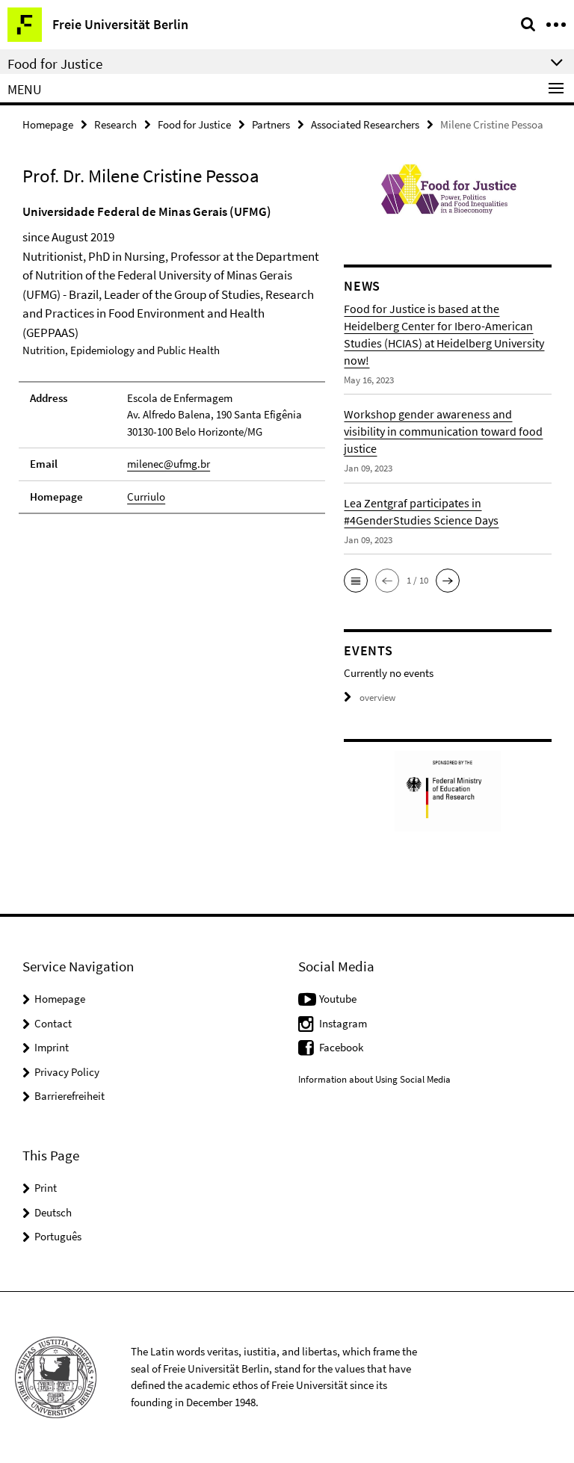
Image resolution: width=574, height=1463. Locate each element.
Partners (271, 124)
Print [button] (45, 1188)
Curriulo (146, 496)
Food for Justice (194, 124)
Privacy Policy (66, 1072)
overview (377, 697)
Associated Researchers (365, 124)
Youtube (338, 999)
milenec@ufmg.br (168, 464)
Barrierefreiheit (69, 1096)
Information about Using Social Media (374, 1079)
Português (57, 1236)
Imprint (51, 1047)
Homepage (47, 124)
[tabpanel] (171, 358)
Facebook (341, 1047)
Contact (53, 1023)
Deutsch (53, 1212)
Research (115, 124)
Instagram (343, 1023)
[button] (356, 581)
